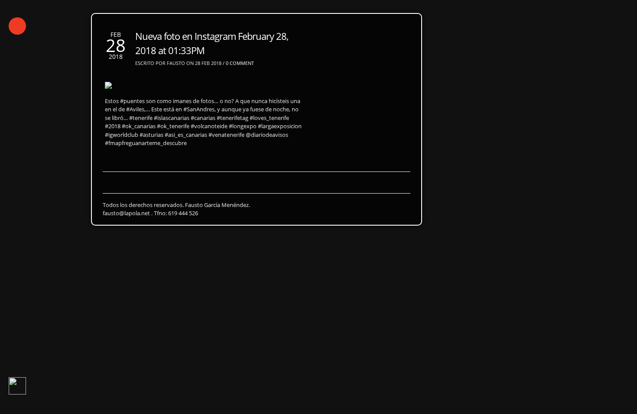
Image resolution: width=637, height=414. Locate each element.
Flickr (149, 161)
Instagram (113, 161)
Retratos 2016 (233, 129)
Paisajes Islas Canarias (173, 145)
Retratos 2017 (179, 129)
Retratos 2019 (71, 129)
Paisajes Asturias (99, 145)
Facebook (183, 161)
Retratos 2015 (287, 129)
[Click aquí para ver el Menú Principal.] (17, 26)
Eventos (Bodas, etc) (253, 145)
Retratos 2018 (125, 129)
